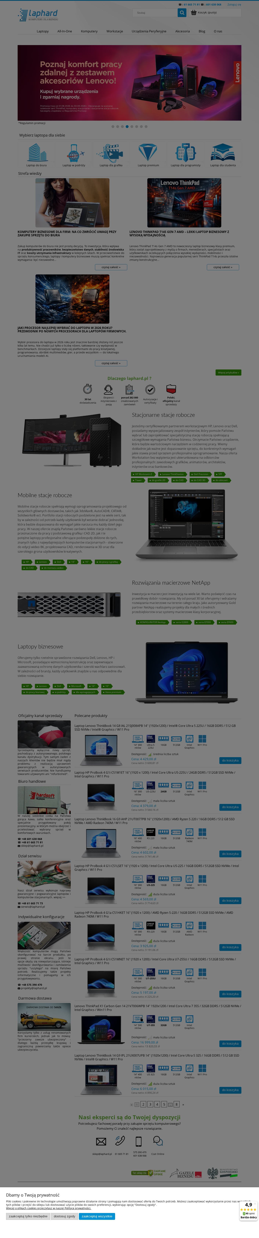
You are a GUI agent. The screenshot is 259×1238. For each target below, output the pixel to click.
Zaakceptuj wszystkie (97, 1216)
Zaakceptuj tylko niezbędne (28, 1216)
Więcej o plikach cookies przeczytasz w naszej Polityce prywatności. (48, 1208)
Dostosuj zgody (64, 1216)
